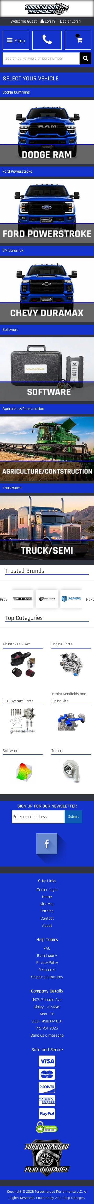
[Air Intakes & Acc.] (23, 664)
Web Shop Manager (69, 1198)
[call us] (47, 39)
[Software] (23, 770)
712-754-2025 (47, 1028)
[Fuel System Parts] (23, 721)
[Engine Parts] (71, 664)
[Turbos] (71, 770)
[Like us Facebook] (47, 844)
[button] (47, 58)
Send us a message (47, 1035)
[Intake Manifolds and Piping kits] (71, 721)
